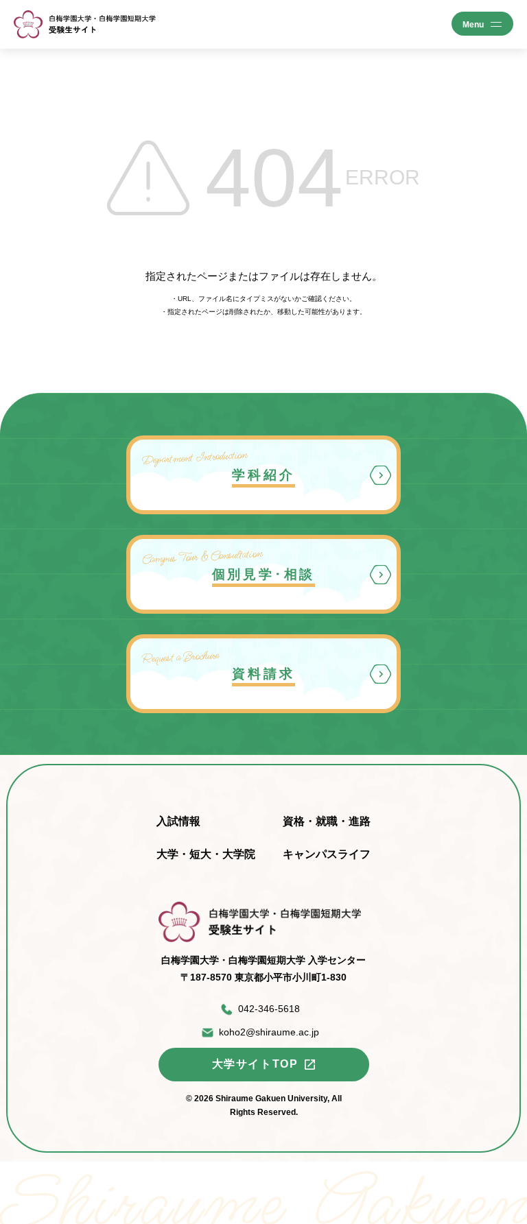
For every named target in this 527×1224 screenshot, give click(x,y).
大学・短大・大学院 (205, 854)
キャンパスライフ (327, 854)
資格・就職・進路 (327, 821)
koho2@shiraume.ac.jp (269, 1032)
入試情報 (178, 821)
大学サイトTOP (255, 1064)
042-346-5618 (269, 1008)
